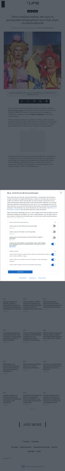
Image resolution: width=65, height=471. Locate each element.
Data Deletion (23, 278)
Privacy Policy (42, 278)
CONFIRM (20, 272)
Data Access (32, 278)
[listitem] (32, 222)
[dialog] (32, 235)
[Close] (61, 193)
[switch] (53, 226)
